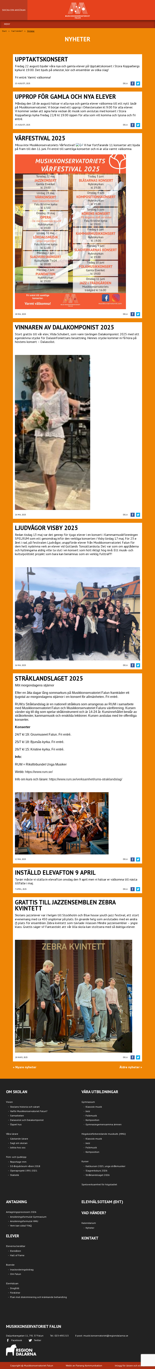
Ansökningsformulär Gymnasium (28, 1216)
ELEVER (12, 1236)
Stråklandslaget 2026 (98, 1174)
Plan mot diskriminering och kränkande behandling (38, 1297)
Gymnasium (88, 1101)
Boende (10, 1264)
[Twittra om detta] (138, 84)
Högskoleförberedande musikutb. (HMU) (104, 1133)
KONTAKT (90, 1238)
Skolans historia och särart (25, 1106)
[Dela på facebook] (133, 84)
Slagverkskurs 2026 (96, 1170)
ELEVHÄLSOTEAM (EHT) (102, 1201)
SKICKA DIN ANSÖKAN (13, 9)
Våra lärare (12, 1133)
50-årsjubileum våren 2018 (25, 1166)
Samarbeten (17, 1115)
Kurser (85, 1161)
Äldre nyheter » (130, 1067)
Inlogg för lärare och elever (130, 1365)
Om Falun (15, 1273)
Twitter (37, 1340)
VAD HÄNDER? (94, 1212)
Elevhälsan (12, 1283)
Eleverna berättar (15, 1246)
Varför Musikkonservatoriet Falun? (28, 1111)
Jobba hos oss (17, 1147)
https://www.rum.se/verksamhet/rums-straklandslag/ (85, 779)
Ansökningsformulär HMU (24, 1221)
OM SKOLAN (16, 1091)
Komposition (92, 1119)
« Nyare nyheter (24, 1067)
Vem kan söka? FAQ (21, 1225)
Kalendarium (89, 1222)
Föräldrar (15, 1292)
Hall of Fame (17, 1255)
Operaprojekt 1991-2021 (23, 1170)
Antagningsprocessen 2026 (21, 1211)
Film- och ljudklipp (16, 1156)
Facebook (16, 1340)
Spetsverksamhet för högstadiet (99, 1184)
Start (4, 31)
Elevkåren (15, 1250)
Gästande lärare (19, 1138)
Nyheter (90, 1227)
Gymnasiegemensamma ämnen (103, 1124)
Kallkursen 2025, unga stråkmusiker (105, 1166)
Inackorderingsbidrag (22, 1269)
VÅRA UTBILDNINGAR (100, 1091)
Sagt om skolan (18, 1143)
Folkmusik (91, 1115)
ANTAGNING (16, 1201)
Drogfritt (14, 1288)
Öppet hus (16, 1124)
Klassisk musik (94, 1106)
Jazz (88, 1111)
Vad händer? (17, 31)
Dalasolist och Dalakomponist (27, 1119)
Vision (9, 1101)
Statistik (14, 1174)
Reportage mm (18, 1161)
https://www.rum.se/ (39, 772)
